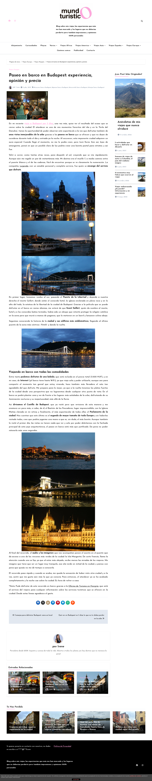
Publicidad (78, 50)
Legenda (24, 166)
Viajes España (115, 45)
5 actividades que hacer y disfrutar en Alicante (123, 145)
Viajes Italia (120, 723)
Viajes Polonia (14, 723)
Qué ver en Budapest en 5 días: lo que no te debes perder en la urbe (92, 684)
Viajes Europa (133, 45)
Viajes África (66, 45)
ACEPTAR (76, 779)
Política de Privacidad (62, 746)
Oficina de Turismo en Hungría (83, 586)
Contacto (91, 50)
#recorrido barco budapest (78, 87)
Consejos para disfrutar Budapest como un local (33, 615)
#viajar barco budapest (96, 87)
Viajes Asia (99, 45)
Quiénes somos (63, 50)
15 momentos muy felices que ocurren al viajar (124, 175)
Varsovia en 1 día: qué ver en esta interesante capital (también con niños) (58, 727)
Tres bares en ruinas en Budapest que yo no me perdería (56, 684)
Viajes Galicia (85, 718)
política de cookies (135, 776)
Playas (43, 45)
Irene (18, 87)
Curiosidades (31, 45)
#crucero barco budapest (43, 87)
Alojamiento (16, 45)
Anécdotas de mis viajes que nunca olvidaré (129, 125)
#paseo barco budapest (60, 87)
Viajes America (82, 45)
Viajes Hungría (14, 69)
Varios (53, 45)
